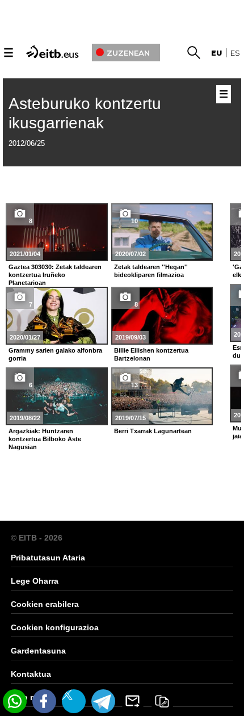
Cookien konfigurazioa (55, 627)
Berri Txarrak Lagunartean (153, 431)
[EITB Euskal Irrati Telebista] (53, 50)
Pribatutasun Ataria (48, 557)
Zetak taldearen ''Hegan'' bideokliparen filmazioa (151, 270)
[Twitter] (74, 701)
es (235, 52)
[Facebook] (44, 701)
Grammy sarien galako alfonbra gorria (55, 354)
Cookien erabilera (45, 604)
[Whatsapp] (15, 701)
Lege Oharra (34, 580)
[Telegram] (103, 701)
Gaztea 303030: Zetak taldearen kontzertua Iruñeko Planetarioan (55, 274)
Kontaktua (31, 674)
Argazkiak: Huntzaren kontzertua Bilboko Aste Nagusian (45, 439)
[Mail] (133, 701)
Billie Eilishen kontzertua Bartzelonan (151, 354)
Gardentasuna (38, 650)
